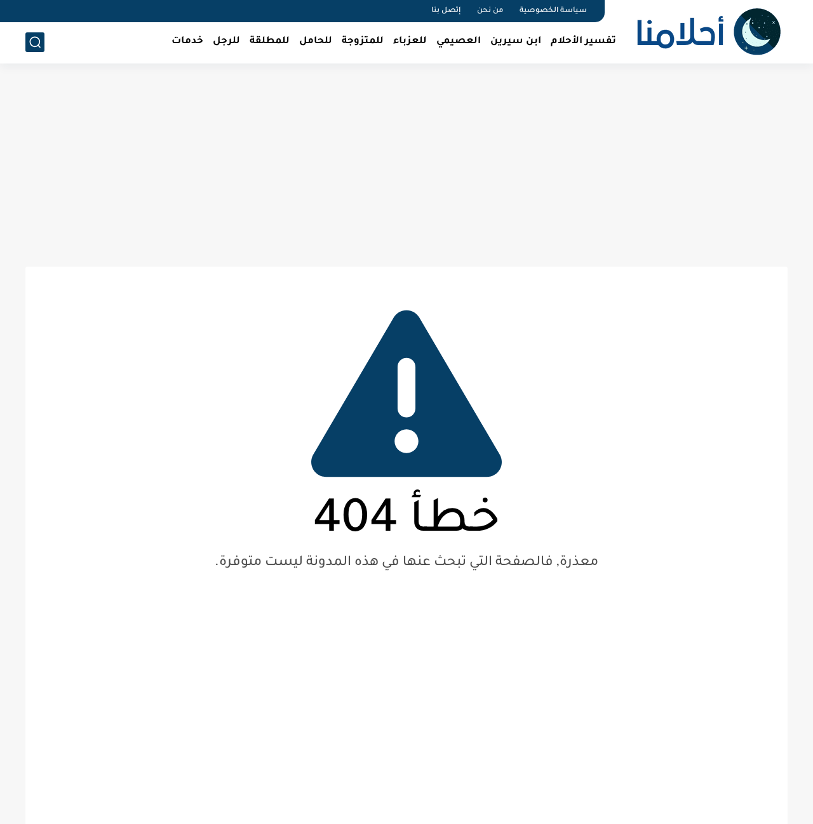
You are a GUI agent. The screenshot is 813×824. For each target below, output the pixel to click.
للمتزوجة (363, 41)
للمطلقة (270, 41)
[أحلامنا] (708, 30)
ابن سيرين (515, 41)
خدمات (187, 41)
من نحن (490, 11)
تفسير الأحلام (583, 41)
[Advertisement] (406, 165)
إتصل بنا (445, 11)
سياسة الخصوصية (553, 11)
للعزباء (410, 41)
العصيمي (458, 41)
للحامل (315, 41)
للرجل (226, 41)
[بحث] (34, 42)
